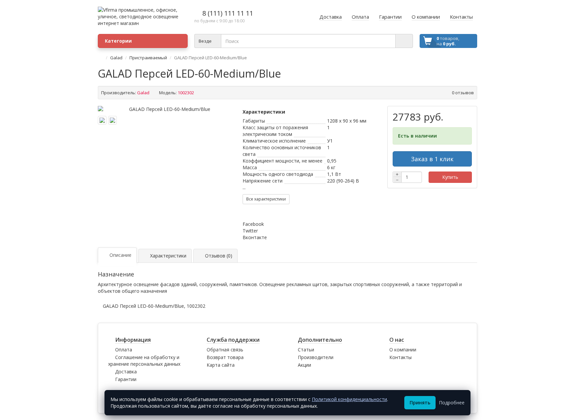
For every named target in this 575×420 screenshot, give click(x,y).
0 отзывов (463, 93)
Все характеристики (266, 199)
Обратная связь (225, 349)
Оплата (123, 349)
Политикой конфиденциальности (349, 399)
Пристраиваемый (148, 58)
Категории (118, 41)
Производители (315, 357)
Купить (450, 177)
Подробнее (452, 402)
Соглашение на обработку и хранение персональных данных (144, 360)
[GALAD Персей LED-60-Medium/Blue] (167, 109)
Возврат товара (225, 357)
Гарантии (125, 379)
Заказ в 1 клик (432, 159)
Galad (116, 58)
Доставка (126, 371)
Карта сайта (221, 365)
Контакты (400, 357)
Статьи (306, 349)
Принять (420, 402)
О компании (402, 349)
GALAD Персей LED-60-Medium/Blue (143, 306)
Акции (304, 365)
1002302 (196, 306)
